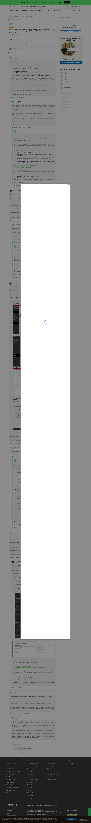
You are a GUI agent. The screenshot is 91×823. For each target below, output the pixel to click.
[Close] (69, 185)
